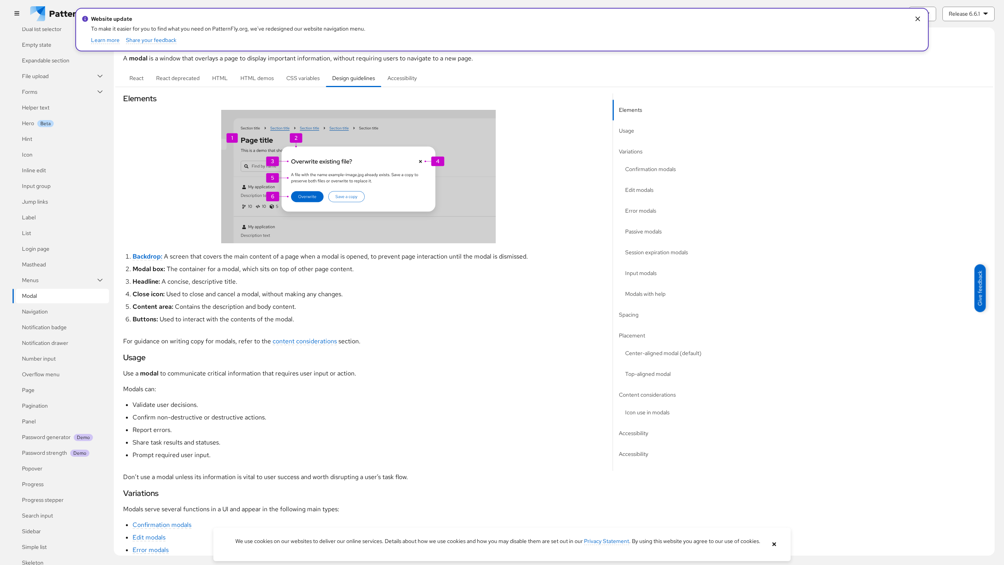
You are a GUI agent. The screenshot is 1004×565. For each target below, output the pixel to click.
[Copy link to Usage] (120, 357)
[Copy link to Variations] (120, 493)
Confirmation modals (162, 525)
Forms (29, 91)
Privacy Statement (606, 541)
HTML (220, 78)
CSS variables (303, 78)
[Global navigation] (16, 14)
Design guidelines (353, 78)
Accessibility (402, 78)
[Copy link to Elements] (120, 98)
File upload (35, 76)
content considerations (305, 341)
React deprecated (178, 78)
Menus (30, 280)
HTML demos (257, 78)
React (136, 78)
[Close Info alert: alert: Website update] (917, 19)
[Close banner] (774, 544)
